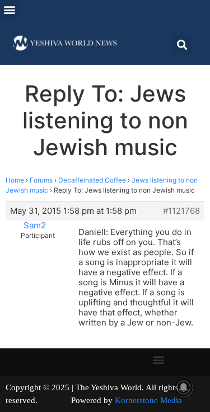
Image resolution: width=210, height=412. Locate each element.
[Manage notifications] (184, 387)
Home (15, 180)
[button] (9, 9)
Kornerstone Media (148, 400)
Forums (41, 180)
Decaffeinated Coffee (92, 180)
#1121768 (181, 211)
